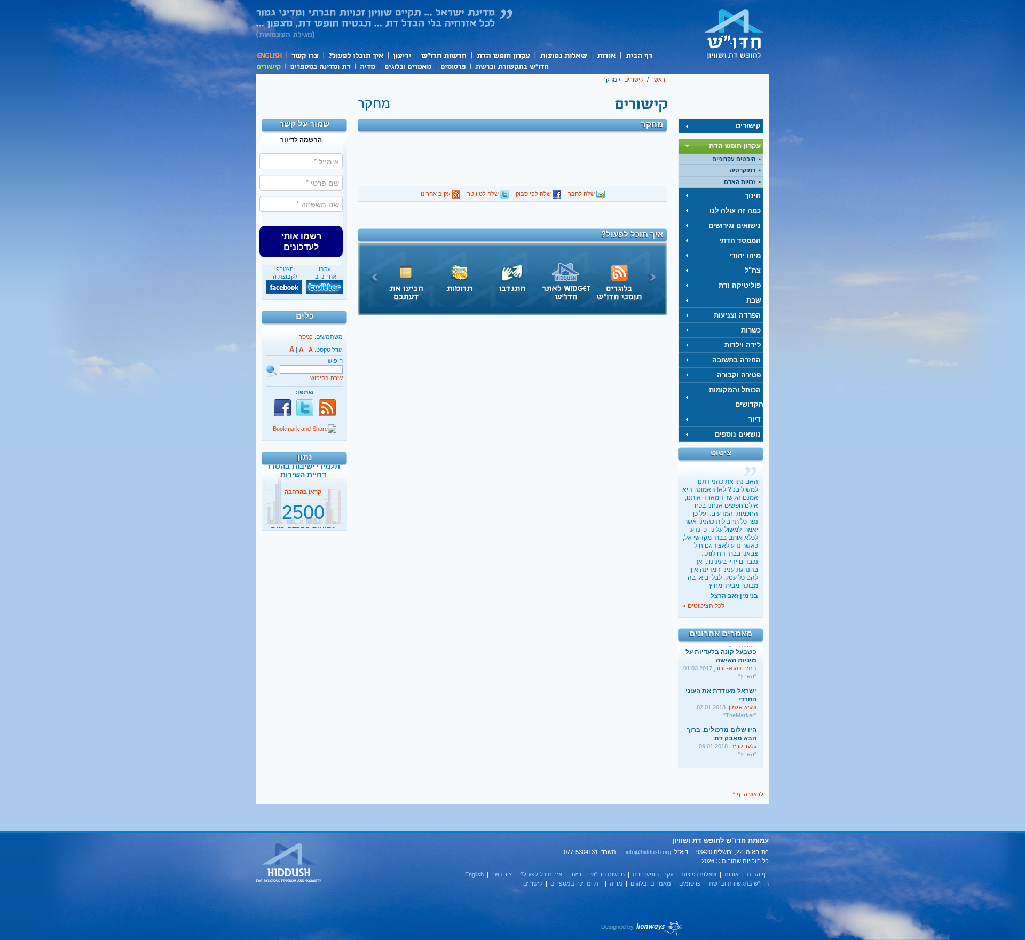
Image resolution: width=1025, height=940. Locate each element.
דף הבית (638, 55)
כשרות (751, 330)
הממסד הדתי (740, 240)
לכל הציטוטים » (703, 606)
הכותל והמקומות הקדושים (736, 397)
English (271, 55)
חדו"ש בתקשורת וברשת (511, 65)
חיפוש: (334, 361)
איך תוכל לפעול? (355, 55)
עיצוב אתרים (642, 928)
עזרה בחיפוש (326, 378)
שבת (753, 300)
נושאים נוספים (738, 434)
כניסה (305, 337)
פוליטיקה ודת (740, 285)
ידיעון (401, 55)
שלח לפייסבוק (534, 194)
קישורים (270, 65)
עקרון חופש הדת (502, 55)
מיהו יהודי (745, 255)
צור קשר (304, 55)
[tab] (721, 126)
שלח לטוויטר (483, 194)
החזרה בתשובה (736, 360)
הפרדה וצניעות (737, 315)
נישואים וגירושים (734, 226)
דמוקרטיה (742, 170)
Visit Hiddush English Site (289, 863)
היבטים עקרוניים (733, 159)
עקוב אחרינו (436, 194)
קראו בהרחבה (303, 519)
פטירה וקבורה (739, 375)
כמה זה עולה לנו (735, 211)
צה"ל (753, 270)
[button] (301, 241)
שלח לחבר (582, 194)
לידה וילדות (742, 345)
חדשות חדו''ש (443, 55)
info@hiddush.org (648, 852)
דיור (754, 419)
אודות (606, 55)
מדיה (367, 65)
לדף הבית (734, 33)
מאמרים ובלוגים (408, 65)
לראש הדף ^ (747, 794)
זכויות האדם (739, 182)
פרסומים (453, 65)
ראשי (658, 79)
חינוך (753, 196)
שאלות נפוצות (563, 55)
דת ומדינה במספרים (320, 65)
